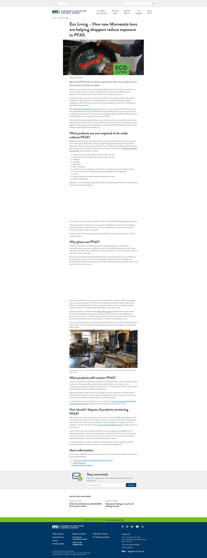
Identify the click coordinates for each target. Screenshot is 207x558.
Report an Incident (79, 533)
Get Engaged (138, 12)
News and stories (63, 18)
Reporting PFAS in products (82, 465)
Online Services (57, 533)
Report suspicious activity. (115, 520)
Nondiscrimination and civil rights (60, 553)
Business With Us (127, 12)
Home (54, 18)
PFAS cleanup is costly (104, 311)
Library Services (58, 537)
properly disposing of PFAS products (109, 425)
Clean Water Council (100, 533)
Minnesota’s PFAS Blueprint (83, 109)
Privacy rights (73, 553)
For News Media (58, 543)
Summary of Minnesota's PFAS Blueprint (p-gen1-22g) (94, 460)
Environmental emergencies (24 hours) (134, 539)
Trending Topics (115, 12)
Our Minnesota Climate (101, 537)
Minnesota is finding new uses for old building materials (119, 504)
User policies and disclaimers (84, 553)
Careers (55, 540)
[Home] (69, 11)
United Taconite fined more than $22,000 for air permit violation (85, 504)
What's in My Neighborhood (78, 543)
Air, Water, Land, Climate (101, 12)
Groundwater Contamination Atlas (80, 538)
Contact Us (126, 534)
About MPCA (149, 12)
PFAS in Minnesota (79, 463)
